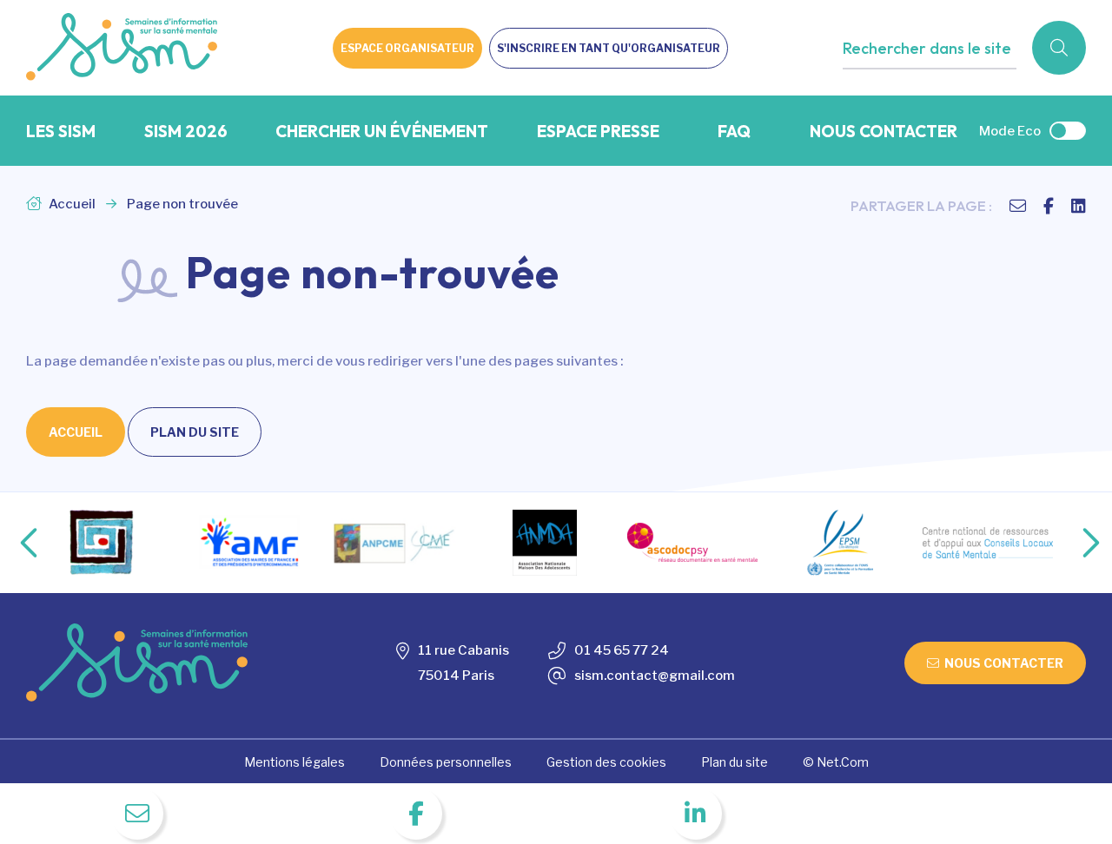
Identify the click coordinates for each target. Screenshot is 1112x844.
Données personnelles (446, 762)
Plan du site (194, 432)
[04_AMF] (249, 542)
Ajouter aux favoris (917, 83)
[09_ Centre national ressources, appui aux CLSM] (988, 542)
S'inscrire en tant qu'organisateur (608, 48)
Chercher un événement (381, 131)
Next (1073, 542)
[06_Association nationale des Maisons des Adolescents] (545, 543)
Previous (14, 542)
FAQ (734, 131)
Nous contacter (883, 131)
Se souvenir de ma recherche (947, 83)
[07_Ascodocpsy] (692, 542)
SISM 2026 (186, 131)
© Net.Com (836, 762)
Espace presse (598, 131)
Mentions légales (294, 762)
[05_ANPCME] (397, 542)
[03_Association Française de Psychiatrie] (101, 543)
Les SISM (61, 131)
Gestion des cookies (606, 762)
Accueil (71, 204)
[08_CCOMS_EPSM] (840, 543)
